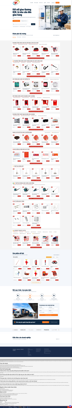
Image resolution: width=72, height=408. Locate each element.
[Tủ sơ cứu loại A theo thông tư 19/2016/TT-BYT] (17, 121)
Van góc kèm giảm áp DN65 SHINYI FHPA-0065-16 (35, 278)
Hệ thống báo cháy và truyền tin (21, 79)
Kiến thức (48, 2)
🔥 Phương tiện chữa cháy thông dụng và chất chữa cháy (28, 61)
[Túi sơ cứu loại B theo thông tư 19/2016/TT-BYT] (45, 121)
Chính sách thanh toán (46, 349)
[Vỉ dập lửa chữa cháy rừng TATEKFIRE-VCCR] (55, 189)
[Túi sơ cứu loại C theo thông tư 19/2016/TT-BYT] (36, 121)
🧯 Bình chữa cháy (23, 62)
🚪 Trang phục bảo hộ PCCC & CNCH (25, 115)
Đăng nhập (53, 2)
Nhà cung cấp (36, 2)
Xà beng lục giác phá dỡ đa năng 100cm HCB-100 (17, 266)
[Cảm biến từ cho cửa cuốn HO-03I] (55, 206)
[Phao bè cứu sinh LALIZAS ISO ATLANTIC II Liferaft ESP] (55, 137)
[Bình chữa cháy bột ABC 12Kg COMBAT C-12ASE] (36, 262)
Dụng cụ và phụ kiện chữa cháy (36, 62)
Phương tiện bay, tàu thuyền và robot (33, 44)
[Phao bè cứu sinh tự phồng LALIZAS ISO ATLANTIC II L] (45, 137)
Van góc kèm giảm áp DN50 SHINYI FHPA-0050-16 (26, 266)
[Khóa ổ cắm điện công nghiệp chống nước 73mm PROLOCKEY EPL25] (55, 238)
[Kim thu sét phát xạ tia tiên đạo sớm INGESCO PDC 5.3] (45, 171)
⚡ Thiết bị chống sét (18, 166)
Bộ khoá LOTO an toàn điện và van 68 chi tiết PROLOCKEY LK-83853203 (45, 243)
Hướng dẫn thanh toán (38, 349)
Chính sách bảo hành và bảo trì (47, 350)
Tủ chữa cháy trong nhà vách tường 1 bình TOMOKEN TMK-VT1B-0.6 (16, 107)
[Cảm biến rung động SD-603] (26, 219)
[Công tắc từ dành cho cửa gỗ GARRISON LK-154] (26, 206)
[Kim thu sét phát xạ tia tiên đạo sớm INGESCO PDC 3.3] (26, 171)
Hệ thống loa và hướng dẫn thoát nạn (54, 79)
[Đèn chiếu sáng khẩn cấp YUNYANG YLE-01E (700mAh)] (55, 84)
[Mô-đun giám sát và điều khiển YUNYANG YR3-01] (17, 84)
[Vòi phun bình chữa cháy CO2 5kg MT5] (55, 67)
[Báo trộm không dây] (55, 201)
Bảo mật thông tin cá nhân (47, 353)
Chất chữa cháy (29, 62)
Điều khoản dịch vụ (38, 351)
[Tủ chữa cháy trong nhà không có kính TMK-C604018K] (45, 102)
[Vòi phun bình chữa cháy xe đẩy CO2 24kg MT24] (45, 67)
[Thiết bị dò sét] (55, 149)
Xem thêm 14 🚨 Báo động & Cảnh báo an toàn (35, 163)
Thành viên (29, 352)
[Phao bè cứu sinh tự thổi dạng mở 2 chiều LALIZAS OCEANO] (17, 137)
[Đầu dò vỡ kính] (49, 201)
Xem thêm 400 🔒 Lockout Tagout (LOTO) (36, 247)
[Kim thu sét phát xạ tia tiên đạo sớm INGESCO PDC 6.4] (55, 171)
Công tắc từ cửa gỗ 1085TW (35, 210)
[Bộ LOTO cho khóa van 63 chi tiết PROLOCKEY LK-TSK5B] (26, 238)
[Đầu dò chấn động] (51, 201)
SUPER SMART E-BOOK (30, 349)
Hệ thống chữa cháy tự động (46, 97)
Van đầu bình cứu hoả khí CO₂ (35, 71)
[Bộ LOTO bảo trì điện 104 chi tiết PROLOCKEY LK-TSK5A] (17, 238)
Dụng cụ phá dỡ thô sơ (47, 132)
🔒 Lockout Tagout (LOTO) (19, 230)
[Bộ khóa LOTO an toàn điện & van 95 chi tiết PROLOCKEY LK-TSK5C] (36, 238)
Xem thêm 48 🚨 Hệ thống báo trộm (35, 227)
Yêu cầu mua (41, 2)
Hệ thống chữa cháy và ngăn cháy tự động (24, 96)
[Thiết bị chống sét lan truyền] (55, 166)
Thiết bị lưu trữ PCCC (32, 97)
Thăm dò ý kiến (29, 354)
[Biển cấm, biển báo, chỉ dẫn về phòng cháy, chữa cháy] (58, 149)
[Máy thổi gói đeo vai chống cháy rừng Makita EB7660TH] (17, 189)
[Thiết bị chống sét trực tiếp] (54, 166)
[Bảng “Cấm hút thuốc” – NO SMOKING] (55, 154)
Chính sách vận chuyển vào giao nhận (47, 352)
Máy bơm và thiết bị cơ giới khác (43, 44)
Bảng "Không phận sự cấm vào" (45, 158)
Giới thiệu (29, 351)
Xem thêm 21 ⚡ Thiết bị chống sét (35, 180)
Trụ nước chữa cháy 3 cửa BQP (45, 266)
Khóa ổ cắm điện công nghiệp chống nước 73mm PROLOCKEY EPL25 (55, 243)
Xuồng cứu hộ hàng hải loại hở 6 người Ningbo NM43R (26, 278)
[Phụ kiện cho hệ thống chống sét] (58, 166)
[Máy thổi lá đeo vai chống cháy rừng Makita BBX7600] (45, 189)
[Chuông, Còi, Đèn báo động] (58, 201)
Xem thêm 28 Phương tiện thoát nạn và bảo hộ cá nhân (35, 129)
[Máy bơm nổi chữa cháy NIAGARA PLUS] (17, 49)
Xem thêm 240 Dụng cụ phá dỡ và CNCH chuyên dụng (35, 146)
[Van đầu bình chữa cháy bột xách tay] (26, 67)
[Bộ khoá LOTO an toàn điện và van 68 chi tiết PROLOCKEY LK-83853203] (45, 238)
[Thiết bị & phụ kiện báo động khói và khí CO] (51, 149)
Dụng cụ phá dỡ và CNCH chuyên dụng (22, 132)
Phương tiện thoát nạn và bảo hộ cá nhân (24, 114)
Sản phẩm (31, 2)
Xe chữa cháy (14, 44)
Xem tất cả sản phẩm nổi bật (35, 282)
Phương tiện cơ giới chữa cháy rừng (17, 184)
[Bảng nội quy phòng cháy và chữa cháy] (26, 154)
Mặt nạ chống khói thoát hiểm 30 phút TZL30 (45, 278)
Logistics (45, 2)
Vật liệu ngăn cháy (39, 97)
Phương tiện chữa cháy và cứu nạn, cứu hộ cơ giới (25, 42)
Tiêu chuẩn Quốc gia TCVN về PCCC (4, 389)
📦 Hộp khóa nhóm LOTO (23, 233)
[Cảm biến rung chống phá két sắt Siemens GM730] (36, 219)
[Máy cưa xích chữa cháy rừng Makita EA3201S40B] (36, 189)
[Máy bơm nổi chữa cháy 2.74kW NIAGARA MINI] (26, 49)
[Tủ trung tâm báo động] (46, 201)
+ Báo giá (20, 268)
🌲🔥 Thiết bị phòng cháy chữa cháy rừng (23, 183)
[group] (16, 330)
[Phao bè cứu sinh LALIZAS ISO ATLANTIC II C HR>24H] (36, 137)
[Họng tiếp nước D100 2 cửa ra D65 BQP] (54, 262)
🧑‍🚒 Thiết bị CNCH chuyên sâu (55, 132)
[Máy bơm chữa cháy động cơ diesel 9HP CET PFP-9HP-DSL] (55, 49)
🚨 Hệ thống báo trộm (18, 201)
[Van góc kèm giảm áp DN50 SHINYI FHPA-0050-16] (26, 262)
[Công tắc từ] (54, 201)
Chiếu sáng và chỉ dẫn (33, 115)
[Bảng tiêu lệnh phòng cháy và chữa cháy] (17, 154)
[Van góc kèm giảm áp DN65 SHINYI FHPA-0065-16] (36, 273)
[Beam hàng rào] (52, 201)
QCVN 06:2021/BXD (2, 388)
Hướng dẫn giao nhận (38, 350)
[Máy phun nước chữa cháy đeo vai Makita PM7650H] (26, 189)
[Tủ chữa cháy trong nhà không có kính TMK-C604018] (55, 102)
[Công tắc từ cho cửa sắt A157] (45, 206)
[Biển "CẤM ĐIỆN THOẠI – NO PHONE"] (36, 154)
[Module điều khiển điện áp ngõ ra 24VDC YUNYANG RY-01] (36, 84)
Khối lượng (50, 310)
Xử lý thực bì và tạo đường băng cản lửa (28, 184)
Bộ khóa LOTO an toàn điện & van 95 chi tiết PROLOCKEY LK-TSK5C (35, 243)
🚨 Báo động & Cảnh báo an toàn (21, 149)
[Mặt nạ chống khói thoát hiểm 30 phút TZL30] (45, 273)
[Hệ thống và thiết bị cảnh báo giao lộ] (54, 149)
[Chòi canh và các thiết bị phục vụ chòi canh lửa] (48, 184)
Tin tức (28, 350)
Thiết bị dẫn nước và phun (16, 62)
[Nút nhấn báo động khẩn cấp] (57, 201)
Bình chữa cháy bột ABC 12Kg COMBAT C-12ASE (35, 266)
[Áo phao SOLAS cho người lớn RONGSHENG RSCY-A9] (54, 273)
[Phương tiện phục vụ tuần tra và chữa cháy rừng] (49, 184)
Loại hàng (40, 310)
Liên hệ (28, 353)
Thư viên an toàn (29, 355)
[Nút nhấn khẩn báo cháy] (57, 149)
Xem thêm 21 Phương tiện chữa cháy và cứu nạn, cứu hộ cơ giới (35, 58)
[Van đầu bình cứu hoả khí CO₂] (36, 67)
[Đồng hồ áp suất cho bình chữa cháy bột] (17, 67)
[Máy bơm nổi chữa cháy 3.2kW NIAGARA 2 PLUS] (45, 49)
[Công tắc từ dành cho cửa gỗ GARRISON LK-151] (17, 206)
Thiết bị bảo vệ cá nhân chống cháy (42, 115)
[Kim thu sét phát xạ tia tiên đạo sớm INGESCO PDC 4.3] (36, 171)
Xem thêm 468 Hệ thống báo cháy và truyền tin (35, 93)
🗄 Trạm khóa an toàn (15, 233)
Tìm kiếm (33, 24)
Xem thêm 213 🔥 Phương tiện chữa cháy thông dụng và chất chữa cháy (36, 76)
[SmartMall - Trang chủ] (16, 2)
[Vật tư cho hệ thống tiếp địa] (57, 166)
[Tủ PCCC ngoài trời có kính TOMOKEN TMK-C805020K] (36, 102)
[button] (58, 330)
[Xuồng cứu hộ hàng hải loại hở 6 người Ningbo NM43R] (26, 273)
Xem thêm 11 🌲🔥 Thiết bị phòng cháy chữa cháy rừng (35, 198)
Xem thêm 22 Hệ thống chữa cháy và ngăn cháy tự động (36, 111)
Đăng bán (57, 2)
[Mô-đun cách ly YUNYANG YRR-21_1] (45, 84)
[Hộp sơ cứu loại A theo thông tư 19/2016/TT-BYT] (55, 121)
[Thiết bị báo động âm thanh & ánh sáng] (52, 149)
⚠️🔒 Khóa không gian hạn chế (36, 233)
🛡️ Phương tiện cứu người (16, 115)
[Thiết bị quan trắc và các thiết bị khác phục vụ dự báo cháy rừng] (46, 184)
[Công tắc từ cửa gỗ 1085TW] (36, 206)
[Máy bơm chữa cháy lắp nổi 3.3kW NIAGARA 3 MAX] (36, 49)
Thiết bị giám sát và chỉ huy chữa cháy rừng (39, 184)
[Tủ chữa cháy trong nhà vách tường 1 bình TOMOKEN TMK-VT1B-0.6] (17, 102)
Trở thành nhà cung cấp (54, 322)
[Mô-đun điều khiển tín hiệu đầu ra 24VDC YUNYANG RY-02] (26, 84)
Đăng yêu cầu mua (45, 322)
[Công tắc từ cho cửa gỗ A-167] (17, 219)
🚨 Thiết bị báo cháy (45, 79)
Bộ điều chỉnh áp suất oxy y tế (17, 277)
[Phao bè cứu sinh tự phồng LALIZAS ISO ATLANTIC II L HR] (26, 137)
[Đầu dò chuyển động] (47, 201)
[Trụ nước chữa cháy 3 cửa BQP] (45, 262)
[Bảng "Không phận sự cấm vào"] (45, 154)
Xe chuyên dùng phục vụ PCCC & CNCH (22, 44)
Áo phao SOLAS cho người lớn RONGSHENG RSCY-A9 (54, 278)
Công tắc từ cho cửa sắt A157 (45, 210)
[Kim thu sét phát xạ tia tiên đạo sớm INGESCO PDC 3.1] (17, 171)
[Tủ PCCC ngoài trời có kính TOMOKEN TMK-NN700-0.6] (26, 102)
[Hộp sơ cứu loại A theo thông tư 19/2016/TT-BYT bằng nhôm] (26, 121)
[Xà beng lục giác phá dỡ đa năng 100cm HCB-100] (17, 262)
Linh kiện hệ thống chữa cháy (16, 97)
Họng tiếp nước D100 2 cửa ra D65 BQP (54, 266)
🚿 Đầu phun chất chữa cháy (25, 97)
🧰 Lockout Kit (29, 233)
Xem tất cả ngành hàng (56, 35)
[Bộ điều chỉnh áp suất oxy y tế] (17, 273)
